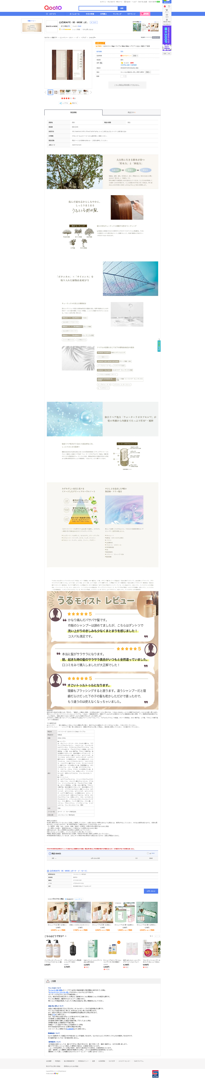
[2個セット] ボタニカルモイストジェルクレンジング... (80, 925)
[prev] (45, 92)
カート (167, 12)
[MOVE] (145, 14)
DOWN (169, 53)
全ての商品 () (65, 26)
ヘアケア (83, 37)
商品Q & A (131, 112)
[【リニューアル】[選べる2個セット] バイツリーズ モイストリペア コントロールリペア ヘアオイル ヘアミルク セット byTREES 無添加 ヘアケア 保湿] (58, 912)
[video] (56, 92)
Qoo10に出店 (142, 2)
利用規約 (57, 1061)
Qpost (128, 2)
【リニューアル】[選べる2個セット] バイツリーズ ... (58, 925)
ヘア (77, 37)
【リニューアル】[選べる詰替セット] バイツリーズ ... (124, 925)
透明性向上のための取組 (71, 1066)
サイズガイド (167, 24)
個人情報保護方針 (69, 1061)
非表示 (153, 853)
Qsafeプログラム (138, 1061)
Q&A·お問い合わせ (88, 29)
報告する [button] (74, 103)
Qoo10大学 (152, 2)
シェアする (65, 103)
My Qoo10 (111, 2)
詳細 (134, 55)
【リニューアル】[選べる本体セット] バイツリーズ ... (147, 925)
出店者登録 (101, 1061)
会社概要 (48, 1061)
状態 (53, 858)
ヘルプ (134, 2)
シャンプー (92, 37)
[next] (91, 92)
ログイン (103, 2)
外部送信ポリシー (83, 1061)
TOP (164, 53)
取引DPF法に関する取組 (53, 1066)
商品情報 (73, 112)
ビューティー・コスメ (66, 37)
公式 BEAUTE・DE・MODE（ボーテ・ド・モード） (74, 22)
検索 (121, 8)
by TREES (98, 46)
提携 (93, 1061)
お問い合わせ (151, 891)
